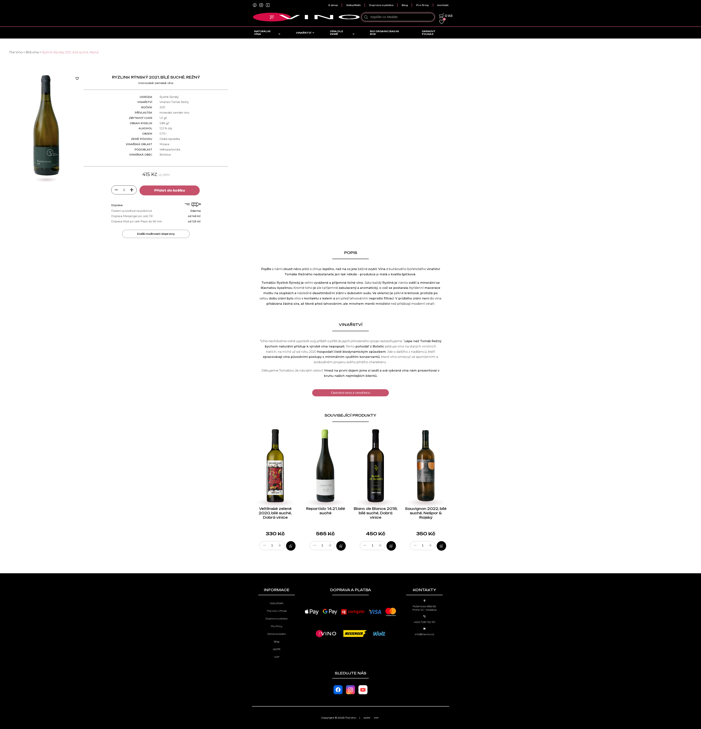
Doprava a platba (381, 5)
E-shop (333, 5)
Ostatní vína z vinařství (350, 393)
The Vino (16, 52)
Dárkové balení (276, 634)
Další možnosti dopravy (156, 234)
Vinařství (303, 32)
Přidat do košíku (169, 190)
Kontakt (443, 5)
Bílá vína (32, 52)
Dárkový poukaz (428, 32)
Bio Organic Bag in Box (384, 32)
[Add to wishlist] (78, 78)
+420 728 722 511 (424, 622)
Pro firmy (422, 5)
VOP (276, 657)
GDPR (276, 649)
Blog (405, 5)
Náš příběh (353, 5)
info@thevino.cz (424, 634)
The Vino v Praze (277, 611)
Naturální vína (262, 32)
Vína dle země (336, 32)
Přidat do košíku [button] (291, 546)
